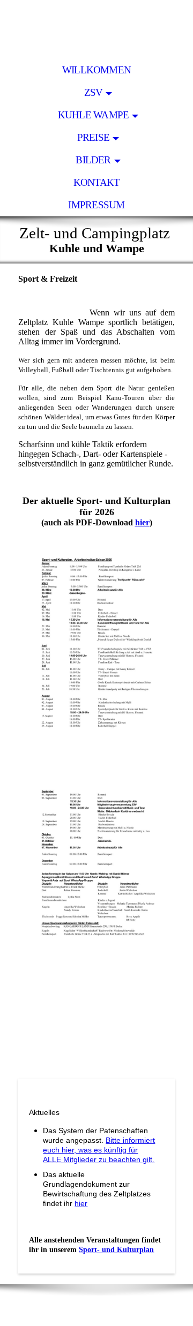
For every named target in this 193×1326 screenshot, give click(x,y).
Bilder (93, 159)
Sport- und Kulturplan (116, 1250)
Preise (93, 137)
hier (142, 522)
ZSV (93, 92)
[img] (96, 29)
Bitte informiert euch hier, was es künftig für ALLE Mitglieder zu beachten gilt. (99, 1150)
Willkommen (96, 70)
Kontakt (96, 182)
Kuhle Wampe (93, 114)
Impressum (96, 204)
